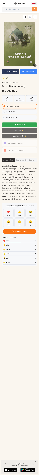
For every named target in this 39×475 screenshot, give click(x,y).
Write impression (21, 231)
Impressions (21, 160)
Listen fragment (30, 71)
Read (21, 130)
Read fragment (12, 71)
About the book (8, 160)
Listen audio (20, 136)
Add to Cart (21, 125)
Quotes (32, 160)
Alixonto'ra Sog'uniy (10, 82)
